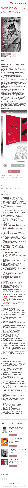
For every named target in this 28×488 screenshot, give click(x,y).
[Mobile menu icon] (2, 3)
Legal (23, 486)
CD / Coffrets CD (9, 175)
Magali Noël (21, 177)
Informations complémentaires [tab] (10, 188)
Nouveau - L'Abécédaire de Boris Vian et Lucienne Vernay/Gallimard (16, 440)
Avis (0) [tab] (3, 191)
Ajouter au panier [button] (13, 435)
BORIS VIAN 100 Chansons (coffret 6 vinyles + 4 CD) (16, 460)
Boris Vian (8, 177)
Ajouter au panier (13, 171)
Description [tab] (4, 186)
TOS (20, 486)
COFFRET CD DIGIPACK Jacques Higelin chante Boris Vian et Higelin (17, 428)
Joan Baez (16, 177)
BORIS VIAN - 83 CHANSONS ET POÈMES (17, 450)
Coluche (12, 177)
